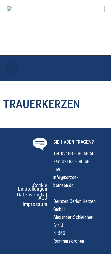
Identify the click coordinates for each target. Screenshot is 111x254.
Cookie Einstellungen (32, 187)
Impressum (35, 204)
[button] (11, 68)
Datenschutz (31, 194)
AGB (42, 198)
